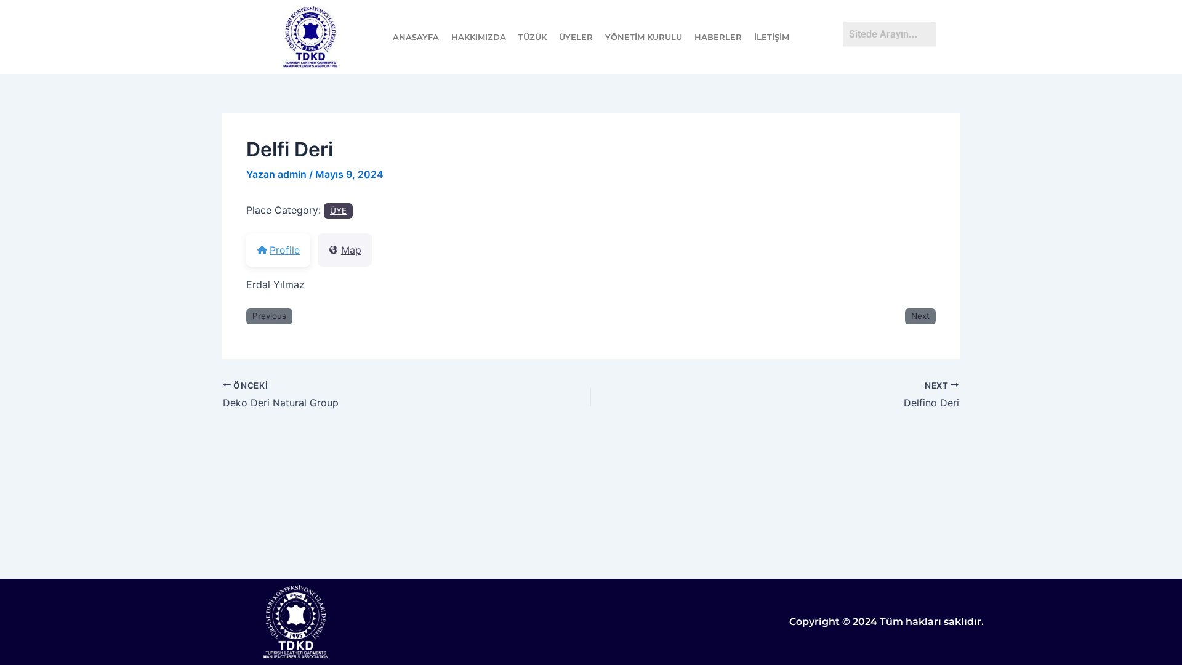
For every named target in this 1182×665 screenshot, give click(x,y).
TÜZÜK (532, 37)
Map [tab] (351, 250)
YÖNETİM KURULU (643, 37)
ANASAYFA (416, 37)
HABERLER (718, 37)
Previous (269, 316)
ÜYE (338, 211)
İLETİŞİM (771, 37)
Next (920, 316)
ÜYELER (576, 37)
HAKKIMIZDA (478, 37)
